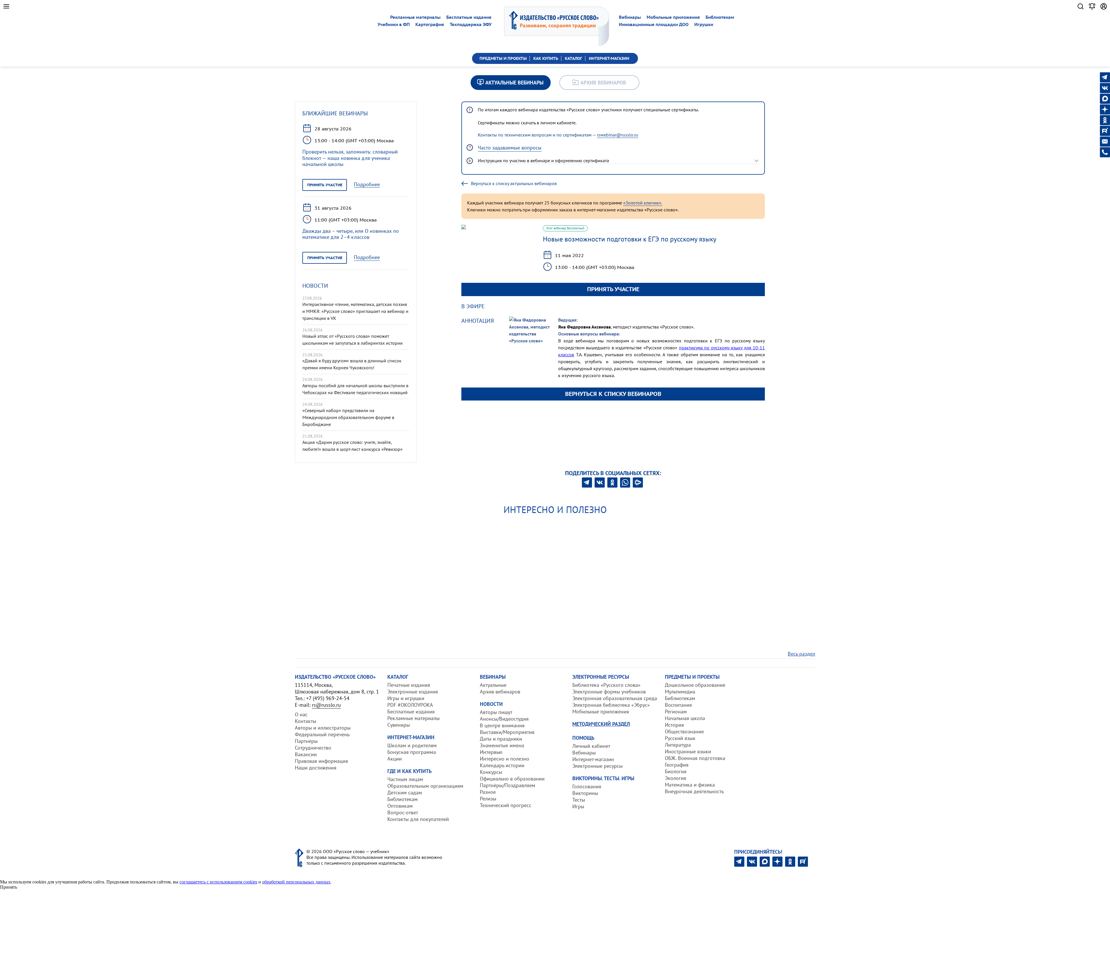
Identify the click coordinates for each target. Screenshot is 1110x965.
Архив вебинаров (500, 691)
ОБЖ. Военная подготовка (695, 758)
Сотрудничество (313, 747)
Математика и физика (690, 784)
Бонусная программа (411, 752)
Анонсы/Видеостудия (504, 718)
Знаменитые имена (502, 745)
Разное (488, 792)
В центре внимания (502, 725)
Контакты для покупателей (418, 819)
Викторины (585, 793)
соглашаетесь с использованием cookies (218, 881)
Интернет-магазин (593, 759)
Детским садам (404, 792)
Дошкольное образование (695, 685)
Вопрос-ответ (402, 812)
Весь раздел (801, 653)
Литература (678, 744)
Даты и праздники (501, 738)
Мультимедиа (680, 691)
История (674, 725)
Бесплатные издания (468, 17)
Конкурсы (491, 772)
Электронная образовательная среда (614, 698)
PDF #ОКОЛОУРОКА (410, 705)
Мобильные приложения (673, 17)
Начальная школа (685, 718)
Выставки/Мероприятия (507, 732)
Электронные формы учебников (609, 691)
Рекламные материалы (415, 17)
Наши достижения (315, 767)
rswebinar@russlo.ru (617, 135)
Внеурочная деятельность (694, 791)
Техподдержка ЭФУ (470, 24)
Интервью (491, 752)
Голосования (586, 786)
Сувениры (398, 725)
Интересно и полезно (504, 758)
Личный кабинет (591, 746)
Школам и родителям (412, 745)
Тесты (578, 799)
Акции (394, 758)
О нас (301, 714)
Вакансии (306, 754)
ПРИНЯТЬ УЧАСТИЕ (613, 289)
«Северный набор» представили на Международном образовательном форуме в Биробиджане (348, 417)
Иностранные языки (688, 751)
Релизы (488, 798)
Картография (429, 24)
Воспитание (678, 705)
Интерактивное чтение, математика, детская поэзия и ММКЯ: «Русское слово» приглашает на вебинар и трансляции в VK (355, 311)
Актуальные (493, 685)
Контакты (305, 721)
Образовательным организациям (425, 786)
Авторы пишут (496, 712)
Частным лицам (405, 779)
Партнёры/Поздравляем (507, 785)
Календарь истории (502, 765)
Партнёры (306, 741)
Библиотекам (720, 17)
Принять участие (324, 184)
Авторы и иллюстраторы (323, 727)
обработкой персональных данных (296, 881)
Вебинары (630, 17)
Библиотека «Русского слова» (606, 685)
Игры (578, 806)
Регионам (676, 711)
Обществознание (684, 731)
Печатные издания (408, 685)
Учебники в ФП (394, 24)
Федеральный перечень (322, 734)
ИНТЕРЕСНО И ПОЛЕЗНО (555, 509)
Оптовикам (400, 805)
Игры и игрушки (405, 698)
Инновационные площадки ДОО (654, 24)
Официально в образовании (512, 778)
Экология (675, 778)
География (677, 764)
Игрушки (703, 24)
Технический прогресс (505, 805)
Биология (676, 771)
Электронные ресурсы (597, 766)
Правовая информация (321, 761)
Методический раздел (601, 724)
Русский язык (680, 738)
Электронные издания (412, 691)
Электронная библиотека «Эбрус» (611, 705)
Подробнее (367, 184)
